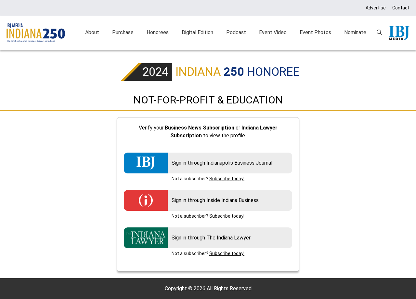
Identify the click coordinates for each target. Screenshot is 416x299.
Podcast (236, 32)
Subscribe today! (226, 178)
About (92, 32)
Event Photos (315, 32)
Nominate (355, 32)
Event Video (273, 32)
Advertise (376, 7)
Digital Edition (197, 32)
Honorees (158, 32)
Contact (401, 7)
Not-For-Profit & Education (208, 100)
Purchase (123, 32)
